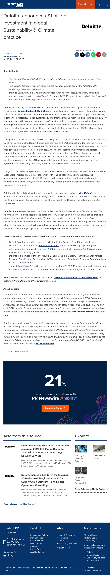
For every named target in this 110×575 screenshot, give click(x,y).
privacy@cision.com (95, 554)
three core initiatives (49, 245)
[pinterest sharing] (98, 55)
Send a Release (85, 4)
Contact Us (8, 552)
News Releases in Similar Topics (90, 489)
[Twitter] (12, 555)
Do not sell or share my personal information (94, 546)
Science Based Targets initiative (79, 242)
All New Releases (92, 535)
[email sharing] (104, 55)
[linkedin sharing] (87, 55)
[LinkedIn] (4, 555)
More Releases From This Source (18, 504)
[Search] (106, 4)
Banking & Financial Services (79, 458)
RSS (72, 567)
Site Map (63, 567)
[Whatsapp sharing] (93, 55)
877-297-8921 (93, 560)
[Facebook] (8, 555)
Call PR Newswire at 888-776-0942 (15, 540)
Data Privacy (89, 540)
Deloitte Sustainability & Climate (34, 111)
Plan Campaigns (37, 537)
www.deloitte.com (45, 343)
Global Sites (62, 547)
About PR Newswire (66, 535)
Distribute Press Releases (37, 545)
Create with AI (36, 540)
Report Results (37, 549)
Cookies (8, 570)
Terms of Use (9, 567)
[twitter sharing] (82, 55)
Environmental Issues (99, 457)
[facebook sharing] (76, 55)
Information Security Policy (45, 567)
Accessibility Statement (67, 543)
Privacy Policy (24, 567)
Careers (60, 540)
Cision (92, 570)
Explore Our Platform (39, 535)
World (86, 193)
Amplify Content (37, 552)
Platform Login (90, 537)
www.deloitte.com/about (84, 311)
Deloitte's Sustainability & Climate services (76, 277)
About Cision (62, 537)
